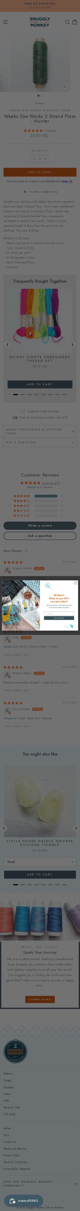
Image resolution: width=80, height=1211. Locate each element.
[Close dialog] (75, 582)
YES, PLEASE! (59, 618)
